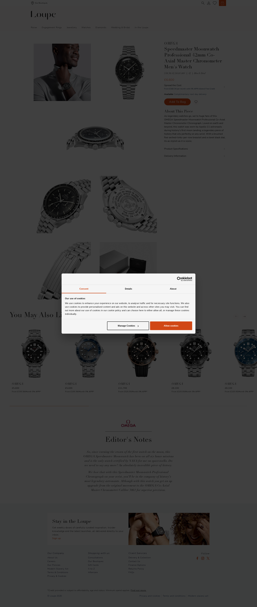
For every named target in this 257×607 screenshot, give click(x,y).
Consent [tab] (83, 288)
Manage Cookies (126, 325)
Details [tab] (128, 288)
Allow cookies (171, 325)
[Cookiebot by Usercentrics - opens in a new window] (179, 279)
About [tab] (173, 288)
